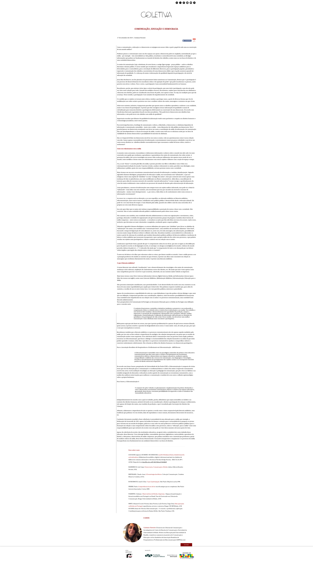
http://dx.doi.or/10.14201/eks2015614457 (154, 462)
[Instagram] (177, 3)
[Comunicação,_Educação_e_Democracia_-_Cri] (194, 41)
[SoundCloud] (194, 3)
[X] (180, 3)
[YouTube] (191, 3)
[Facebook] (184, 3)
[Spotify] (187, 3)
